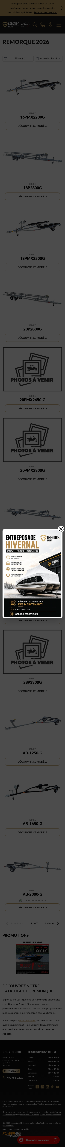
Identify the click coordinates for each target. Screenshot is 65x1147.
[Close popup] (61, 529)
